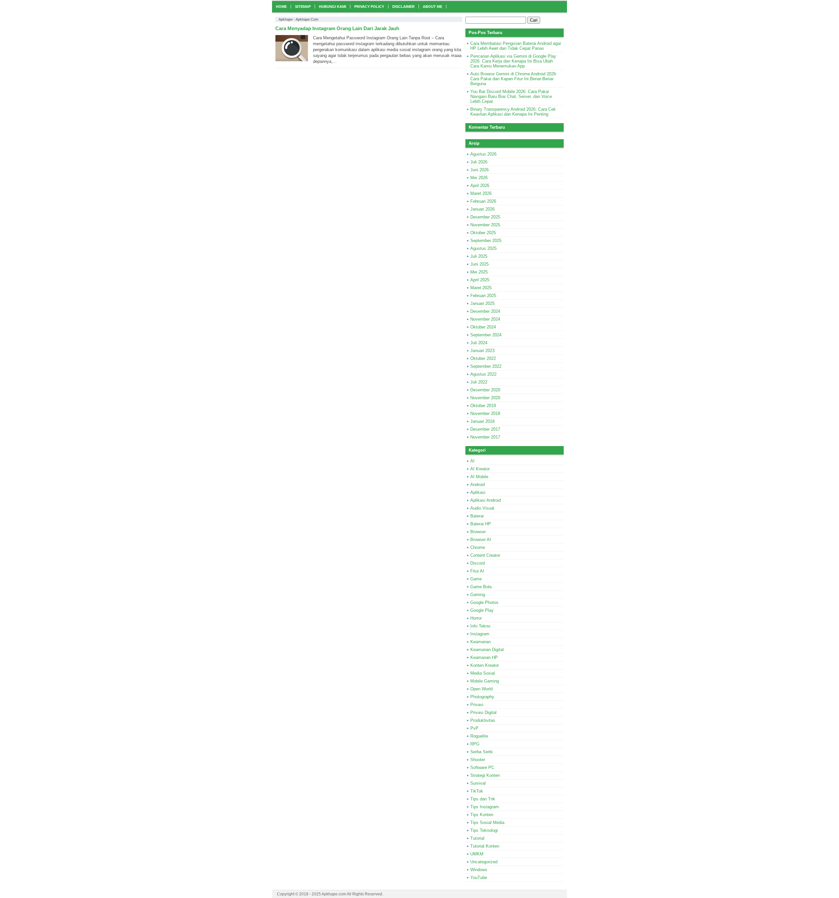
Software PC (482, 767)
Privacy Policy (369, 7)
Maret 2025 (481, 287)
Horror (476, 618)
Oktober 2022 (483, 358)
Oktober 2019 (483, 405)
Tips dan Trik (482, 798)
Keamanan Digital (487, 649)
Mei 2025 (479, 272)
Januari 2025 (482, 303)
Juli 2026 (478, 161)
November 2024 (485, 319)
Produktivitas (482, 720)
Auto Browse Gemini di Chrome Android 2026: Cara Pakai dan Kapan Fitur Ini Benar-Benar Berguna (513, 78)
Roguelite (479, 736)
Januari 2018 (482, 421)
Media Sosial (482, 673)
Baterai (477, 516)
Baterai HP (480, 523)
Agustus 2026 (483, 154)
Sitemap (303, 7)
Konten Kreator (484, 665)
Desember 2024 (485, 311)
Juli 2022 (478, 382)
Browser (478, 531)
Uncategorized (484, 861)
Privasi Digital (483, 712)
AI (472, 460)
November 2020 (485, 397)
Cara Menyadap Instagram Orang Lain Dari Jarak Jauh (337, 28)
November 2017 (485, 437)
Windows (478, 869)
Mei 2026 (479, 177)
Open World (481, 688)
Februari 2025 (483, 295)
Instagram (479, 633)
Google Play (482, 610)
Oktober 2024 (483, 327)
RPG (474, 743)
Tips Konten (481, 814)
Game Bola (481, 586)
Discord (477, 563)
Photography (482, 696)
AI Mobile (479, 476)
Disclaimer (403, 7)
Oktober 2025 (483, 232)
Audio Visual (482, 508)
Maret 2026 (481, 193)
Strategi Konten (485, 775)
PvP (474, 728)
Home (281, 7)
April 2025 (479, 279)
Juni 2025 (479, 264)
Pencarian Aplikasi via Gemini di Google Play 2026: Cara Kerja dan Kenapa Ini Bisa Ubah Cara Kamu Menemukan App (513, 61)
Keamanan (480, 641)
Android (477, 484)
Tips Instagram (484, 806)
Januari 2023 (482, 350)
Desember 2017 (485, 429)
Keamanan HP (484, 657)
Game (476, 578)
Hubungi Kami (332, 7)
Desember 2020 (485, 389)
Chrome (477, 547)
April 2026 (479, 185)
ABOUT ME (432, 7)
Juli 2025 (478, 256)
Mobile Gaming (484, 681)
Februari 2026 (483, 201)
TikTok (476, 791)
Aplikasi (477, 492)
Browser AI (480, 539)
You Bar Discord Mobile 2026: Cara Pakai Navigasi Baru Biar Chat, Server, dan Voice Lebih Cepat (511, 96)
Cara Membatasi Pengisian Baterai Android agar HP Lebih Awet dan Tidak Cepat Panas (515, 46)
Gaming (477, 594)
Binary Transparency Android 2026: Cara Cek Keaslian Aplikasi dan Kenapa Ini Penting (513, 112)
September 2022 (485, 366)
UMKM (476, 853)
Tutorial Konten (484, 846)
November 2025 (485, 224)
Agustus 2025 (483, 248)
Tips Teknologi (484, 830)
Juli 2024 (478, 342)
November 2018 (485, 413)
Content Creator (485, 555)
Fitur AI (477, 571)
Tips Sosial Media (487, 822)
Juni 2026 (479, 169)
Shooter (477, 759)
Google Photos (484, 602)
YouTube (478, 877)
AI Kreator (480, 468)
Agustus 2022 (483, 374)
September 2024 (485, 334)
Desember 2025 (485, 217)
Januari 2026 (482, 209)
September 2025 (485, 240)
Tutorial (477, 838)
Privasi (476, 704)
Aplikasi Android (485, 500)
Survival (478, 783)
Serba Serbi (481, 751)
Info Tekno (480, 626)
